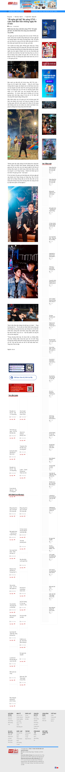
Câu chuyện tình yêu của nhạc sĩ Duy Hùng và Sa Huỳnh (23, 414)
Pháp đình (27, 717)
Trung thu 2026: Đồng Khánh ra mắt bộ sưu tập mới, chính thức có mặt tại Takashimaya (52, 284)
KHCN (35, 734)
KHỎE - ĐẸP (19, 731)
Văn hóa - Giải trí (27, 11)
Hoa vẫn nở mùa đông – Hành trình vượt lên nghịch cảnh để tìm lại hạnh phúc (52, 363)
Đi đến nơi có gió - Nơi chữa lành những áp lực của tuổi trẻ (52, 484)
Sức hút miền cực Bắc (52, 466)
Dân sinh (10, 716)
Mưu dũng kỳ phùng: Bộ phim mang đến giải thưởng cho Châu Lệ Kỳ (52, 611)
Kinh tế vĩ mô (19, 715)
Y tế (9, 724)
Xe (34, 740)
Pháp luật (22, 11)
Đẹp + (18, 736)
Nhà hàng (10, 742)
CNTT (35, 736)
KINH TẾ (19, 713)
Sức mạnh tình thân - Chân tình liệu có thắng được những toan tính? (52, 239)
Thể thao (40, 11)
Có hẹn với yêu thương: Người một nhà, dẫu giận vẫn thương (23, 532)
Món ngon (10, 740)
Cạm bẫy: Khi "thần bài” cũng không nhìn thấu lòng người (13, 635)
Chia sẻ (44, 716)
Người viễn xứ (28, 738)
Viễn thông (36, 738)
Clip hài (44, 718)
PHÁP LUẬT (28, 713)
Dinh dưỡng (19, 742)
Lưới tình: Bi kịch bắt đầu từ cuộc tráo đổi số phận (52, 497)
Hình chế (44, 720)
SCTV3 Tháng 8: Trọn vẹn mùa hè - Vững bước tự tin (52, 434)
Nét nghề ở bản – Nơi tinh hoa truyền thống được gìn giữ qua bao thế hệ (52, 211)
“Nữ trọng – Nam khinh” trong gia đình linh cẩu (52, 269)
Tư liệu (26, 736)
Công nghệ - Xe (9, 14)
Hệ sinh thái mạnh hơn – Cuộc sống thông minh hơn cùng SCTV (52, 447)
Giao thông (10, 720)
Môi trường (10, 722)
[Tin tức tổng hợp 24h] (13, 1)
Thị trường (19, 721)
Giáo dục (10, 718)
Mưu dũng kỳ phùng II (52, 459)
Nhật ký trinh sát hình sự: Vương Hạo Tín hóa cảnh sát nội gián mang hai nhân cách (52, 326)
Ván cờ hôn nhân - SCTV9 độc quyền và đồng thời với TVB (13, 588)
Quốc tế (52, 719)
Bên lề (52, 721)
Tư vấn (18, 744)
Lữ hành (10, 738)
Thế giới (55, 11)
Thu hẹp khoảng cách (52, 316)
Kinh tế (17, 11)
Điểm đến (10, 734)
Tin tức (26, 715)
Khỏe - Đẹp (51, 11)
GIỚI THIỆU (45, 731)
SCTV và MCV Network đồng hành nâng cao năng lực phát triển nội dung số (52, 302)
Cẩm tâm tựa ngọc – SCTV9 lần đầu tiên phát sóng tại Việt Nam (13, 433)
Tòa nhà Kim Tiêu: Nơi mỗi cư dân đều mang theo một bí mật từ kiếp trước (52, 379)
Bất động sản (20, 726)
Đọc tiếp (21, 478)
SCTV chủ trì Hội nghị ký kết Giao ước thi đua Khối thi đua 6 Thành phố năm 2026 (52, 573)
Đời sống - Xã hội (12, 11)
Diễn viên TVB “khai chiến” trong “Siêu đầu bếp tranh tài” (23, 680)
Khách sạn (10, 736)
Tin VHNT (36, 724)
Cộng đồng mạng (34, 11)
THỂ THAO (53, 713)
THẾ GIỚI (27, 731)
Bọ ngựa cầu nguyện (52, 539)
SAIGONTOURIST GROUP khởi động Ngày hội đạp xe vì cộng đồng (53, 256)
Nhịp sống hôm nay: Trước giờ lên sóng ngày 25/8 (52, 181)
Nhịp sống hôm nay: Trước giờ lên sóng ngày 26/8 (52, 169)
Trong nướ (53, 717)
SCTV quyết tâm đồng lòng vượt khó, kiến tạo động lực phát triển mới (52, 557)
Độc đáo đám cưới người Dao (52, 340)
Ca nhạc (35, 716)
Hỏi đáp (26, 719)
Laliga (52, 715)
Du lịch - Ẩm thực (46, 11)
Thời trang (36, 722)
